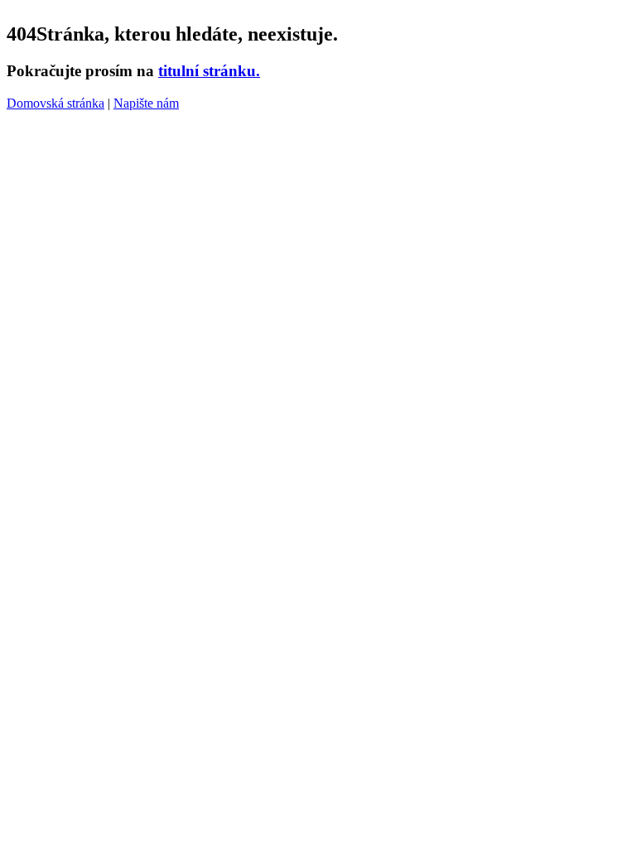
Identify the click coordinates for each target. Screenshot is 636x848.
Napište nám (146, 103)
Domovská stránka (55, 103)
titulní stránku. (209, 71)
